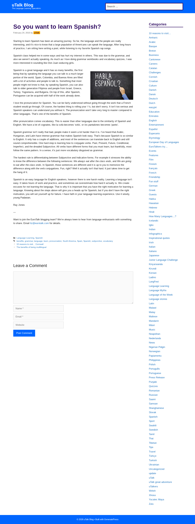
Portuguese (155, 373)
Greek (152, 190)
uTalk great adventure (160, 482)
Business (154, 55)
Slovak (152, 412)
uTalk (151, 477)
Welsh (152, 490)
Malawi (152, 307)
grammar (29, 241)
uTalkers (153, 486)
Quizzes (153, 386)
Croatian (153, 81)
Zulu (151, 504)
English (153, 120)
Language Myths (157, 290)
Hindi (151, 212)
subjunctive (97, 241)
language (38, 241)
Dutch (152, 103)
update (152, 473)
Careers (153, 63)
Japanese (154, 255)
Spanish (39, 238)
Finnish (153, 164)
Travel (152, 451)
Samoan (153, 403)
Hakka (152, 199)
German (153, 185)
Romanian (154, 390)
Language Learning (25, 238)
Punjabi (153, 382)
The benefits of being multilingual (31, 247)
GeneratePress (111, 519)
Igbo (151, 225)
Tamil (151, 434)
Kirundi (152, 268)
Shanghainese (156, 408)
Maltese (153, 316)
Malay (152, 312)
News (152, 342)
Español (153, 129)
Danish (152, 90)
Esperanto (154, 133)
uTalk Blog (22, 5)
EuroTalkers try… (158, 146)
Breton (152, 50)
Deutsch (153, 98)
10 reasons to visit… (160, 33)
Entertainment (156, 124)
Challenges (155, 72)
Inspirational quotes (159, 238)
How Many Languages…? (162, 216)
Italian (152, 246)
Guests (153, 194)
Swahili (152, 425)
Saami (152, 399)
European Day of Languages (164, 142)
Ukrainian (154, 464)
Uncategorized (156, 469)
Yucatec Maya (156, 499)
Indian (152, 229)
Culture (153, 85)
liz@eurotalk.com (39, 223)
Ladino (152, 277)
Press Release (157, 377)
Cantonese (154, 59)
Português (154, 368)
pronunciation (55, 241)
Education (154, 111)
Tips (151, 447)
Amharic (153, 37)
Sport (152, 421)
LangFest (154, 281)
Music (152, 329)
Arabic (152, 42)
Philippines (154, 360)
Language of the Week (161, 294)
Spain (79, 241)
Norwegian (154, 351)
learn (46, 241)
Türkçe (152, 456)
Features (153, 155)
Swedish (153, 429)
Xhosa (152, 495)
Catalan (153, 68)
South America (69, 241)
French (152, 172)
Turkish (153, 460)
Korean (152, 273)
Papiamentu (155, 355)
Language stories (158, 299)
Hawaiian (154, 203)
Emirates (153, 116)
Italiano (153, 251)
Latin (151, 303)
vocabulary (108, 241)
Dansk (152, 94)
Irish (151, 242)
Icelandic (153, 220)
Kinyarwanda (156, 264)
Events (152, 151)
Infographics (155, 233)
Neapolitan (154, 334)
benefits (20, 241)
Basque (153, 46)
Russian (153, 395)
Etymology (154, 138)
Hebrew (153, 207)
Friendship (154, 177)
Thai (151, 438)
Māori (152, 325)
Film (151, 159)
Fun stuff (153, 181)
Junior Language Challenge (163, 260)
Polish (152, 364)
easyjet (153, 107)
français (153, 168)
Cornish (153, 77)
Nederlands (155, 338)
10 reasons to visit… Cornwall (30, 244)
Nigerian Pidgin (157, 347)
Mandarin (154, 321)
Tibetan (153, 443)
